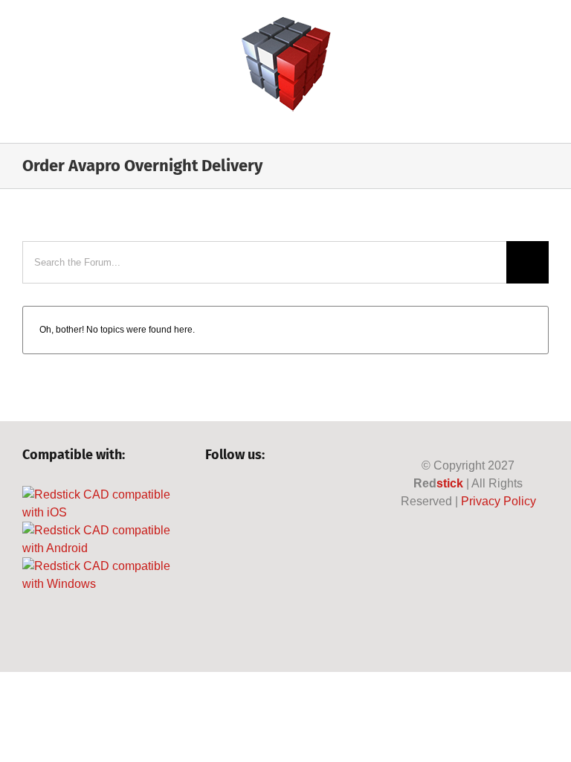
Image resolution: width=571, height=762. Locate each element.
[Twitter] (237, 495)
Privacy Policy (498, 501)
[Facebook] (212, 495)
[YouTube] (263, 495)
